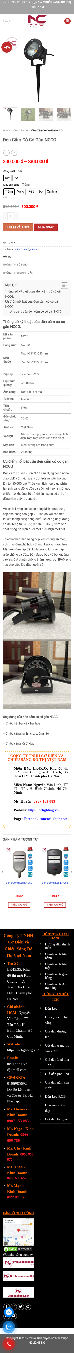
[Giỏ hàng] (67, 21)
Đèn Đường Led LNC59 (19, 882)
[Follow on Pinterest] (28, 1307)
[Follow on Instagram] (13, 1307)
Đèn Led (51, 1008)
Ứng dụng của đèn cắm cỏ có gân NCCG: (36, 311)
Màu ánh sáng (11, 184)
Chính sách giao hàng (56, 976)
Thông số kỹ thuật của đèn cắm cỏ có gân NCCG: (33, 294)
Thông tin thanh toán (18, 272)
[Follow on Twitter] (21, 1307)
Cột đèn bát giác (56, 1119)
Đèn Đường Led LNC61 (55, 882)
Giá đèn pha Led (57, 1074)
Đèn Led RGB (55, 1096)
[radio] (7, 178)
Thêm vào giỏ (18, 227)
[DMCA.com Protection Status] (18, 1249)
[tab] (37, 257)
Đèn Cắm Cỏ (20, 130)
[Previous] (9, 70)
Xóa (5, 197)
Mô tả (7, 256)
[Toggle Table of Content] (62, 285)
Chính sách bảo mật (56, 966)
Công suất (9, 171)
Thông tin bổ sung (15, 264)
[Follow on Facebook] (6, 1307)
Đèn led (34, 249)
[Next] (64, 70)
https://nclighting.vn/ (23, 1050)
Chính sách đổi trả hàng (56, 986)
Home (6, 130)
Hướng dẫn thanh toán (57, 946)
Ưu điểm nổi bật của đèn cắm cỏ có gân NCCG (32, 304)
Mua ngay (46, 227)
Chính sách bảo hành (56, 956)
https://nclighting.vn (43, 810)
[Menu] (6, 21)
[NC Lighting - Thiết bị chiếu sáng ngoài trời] (37, 21)
